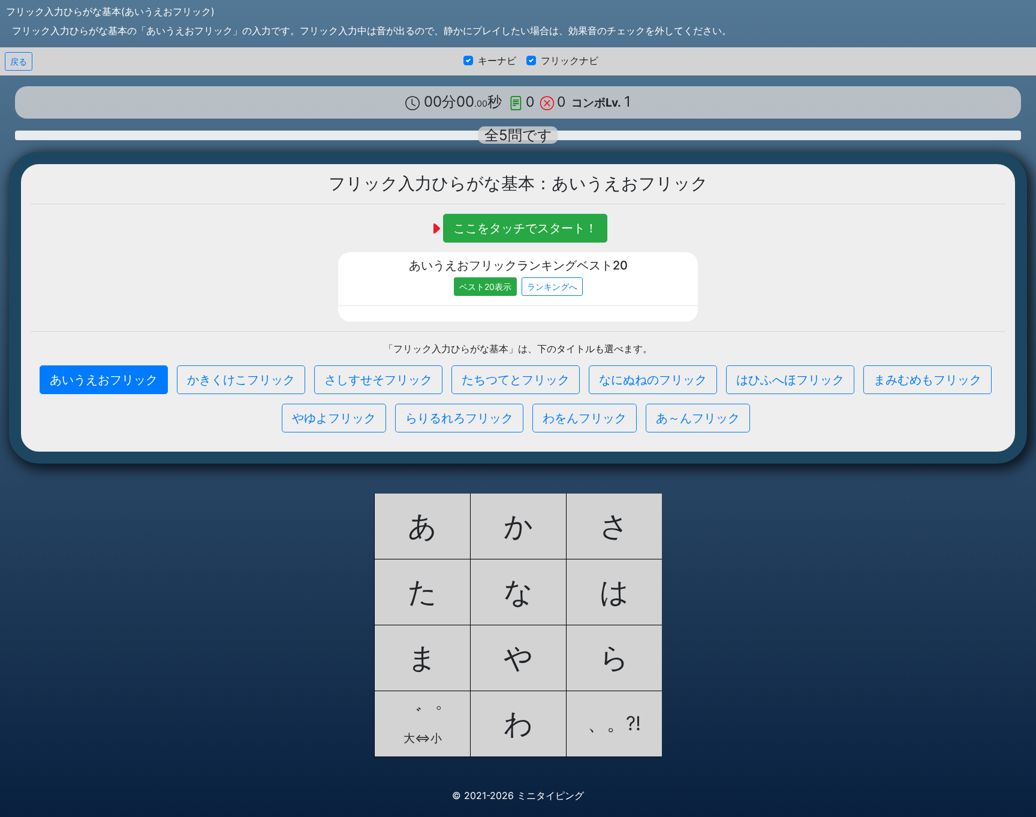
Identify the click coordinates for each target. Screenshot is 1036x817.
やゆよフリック (334, 418)
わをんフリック (585, 418)
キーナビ (497, 60)
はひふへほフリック (790, 380)
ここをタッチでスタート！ (525, 228)
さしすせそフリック (378, 380)
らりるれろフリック (459, 418)
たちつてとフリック (516, 380)
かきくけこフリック (241, 380)
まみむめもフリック (927, 380)
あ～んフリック (698, 418)
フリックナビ (569, 60)
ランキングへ (552, 287)
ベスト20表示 (485, 287)
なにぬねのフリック (653, 380)
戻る (18, 61)
